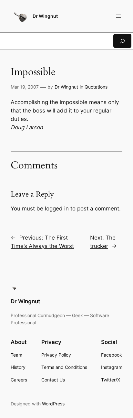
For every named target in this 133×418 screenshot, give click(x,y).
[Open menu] (118, 16)
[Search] (122, 41)
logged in (57, 208)
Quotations (96, 87)
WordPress (53, 403)
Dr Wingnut (45, 16)
